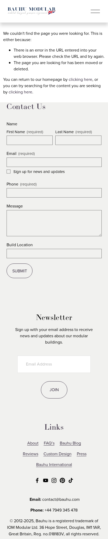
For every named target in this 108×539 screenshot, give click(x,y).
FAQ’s (49, 443)
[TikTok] (70, 480)
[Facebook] (37, 480)
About (33, 443)
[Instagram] (54, 480)
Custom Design (58, 454)
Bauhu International (54, 464)
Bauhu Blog (70, 443)
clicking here (80, 79)
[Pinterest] (62, 480)
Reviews (30, 454)
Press (82, 454)
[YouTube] (45, 480)
